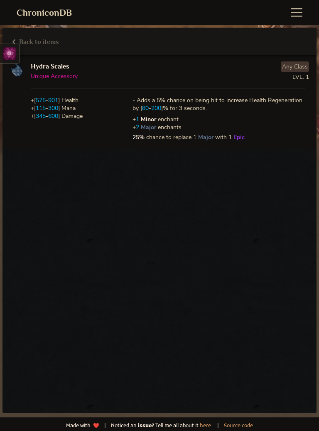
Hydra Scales (50, 66)
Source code (238, 426)
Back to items (38, 42)
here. (206, 426)
